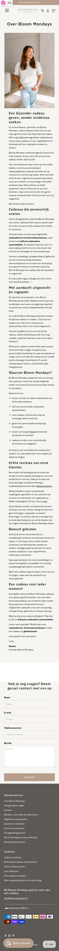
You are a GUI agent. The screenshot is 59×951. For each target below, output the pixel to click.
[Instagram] (9, 936)
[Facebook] (5, 936)
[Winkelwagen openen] (53, 10)
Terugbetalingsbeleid (14, 832)
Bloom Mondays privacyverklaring (20, 837)
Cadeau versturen (13, 857)
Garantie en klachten (14, 823)
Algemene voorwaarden (16, 819)
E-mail (7, 712)
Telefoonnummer (13, 727)
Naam (7, 697)
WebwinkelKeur (44, 486)
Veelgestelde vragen (14, 805)
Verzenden (29, 777)
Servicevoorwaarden (14, 828)
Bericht (7, 743)
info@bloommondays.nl (16, 898)
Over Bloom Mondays (14, 801)
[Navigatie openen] (7, 11)
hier (45, 501)
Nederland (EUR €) (18, 908)
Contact (8, 810)
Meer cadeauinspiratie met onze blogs (23, 880)
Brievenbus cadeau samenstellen (20, 862)
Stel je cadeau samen (14, 866)
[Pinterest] (13, 936)
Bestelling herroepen (14, 842)
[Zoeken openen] (42, 10)
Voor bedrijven (11, 871)
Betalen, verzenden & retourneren (21, 814)
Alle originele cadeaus (15, 875)
